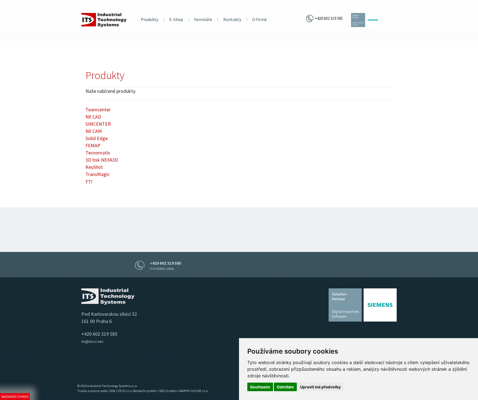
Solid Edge (96, 138)
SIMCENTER (98, 124)
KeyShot (94, 167)
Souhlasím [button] (260, 387)
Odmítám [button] (285, 387)
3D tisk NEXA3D (101, 160)
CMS (161, 391)
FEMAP (92, 145)
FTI (88, 181)
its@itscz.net (92, 341)
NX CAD (93, 117)
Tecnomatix (97, 152)
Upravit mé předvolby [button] (320, 387)
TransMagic (97, 174)
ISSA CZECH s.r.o (120, 391)
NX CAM (93, 131)
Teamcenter (98, 109)
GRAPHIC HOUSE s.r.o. (193, 391)
